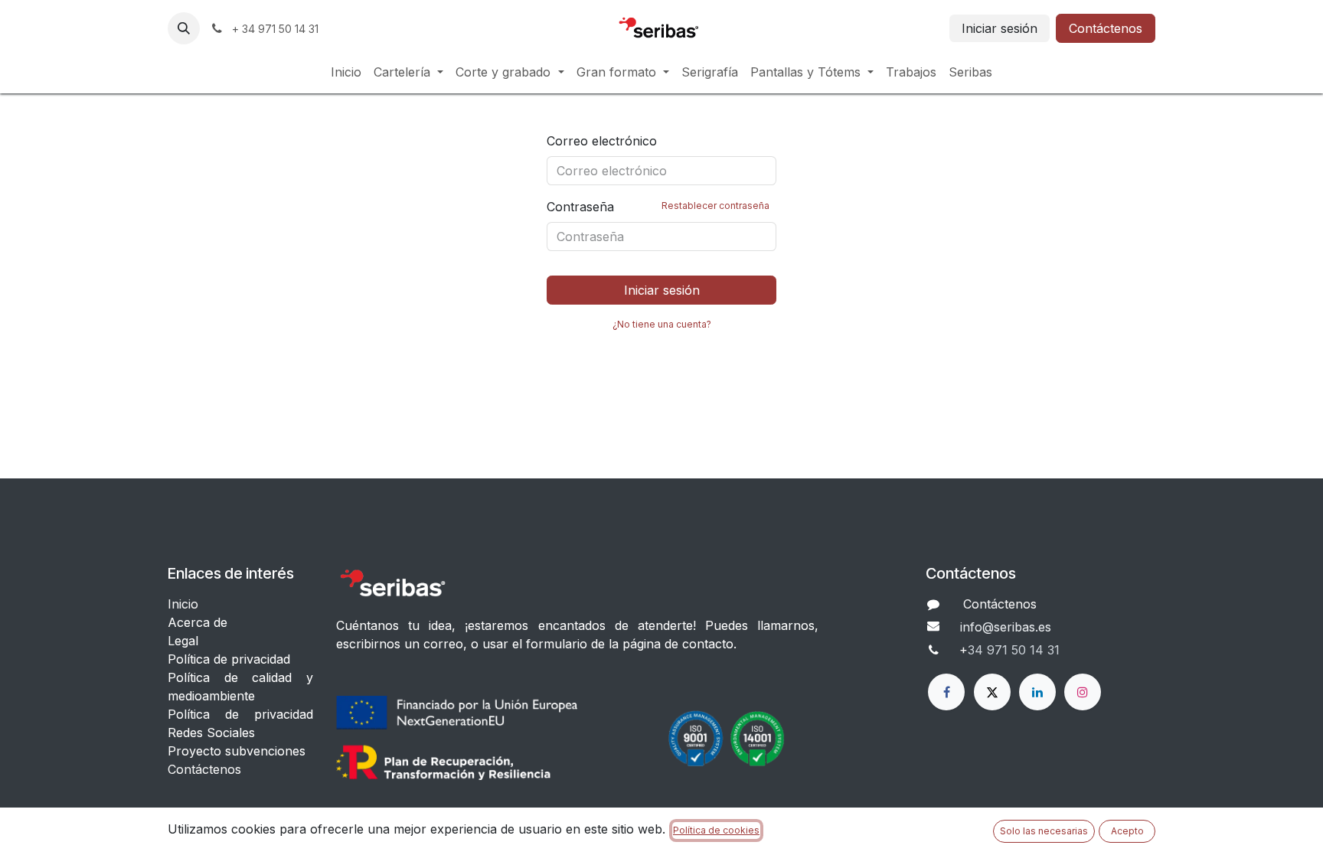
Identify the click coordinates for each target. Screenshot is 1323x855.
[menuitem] (346, 72)
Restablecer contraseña (715, 205)
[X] (992, 692)
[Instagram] (1082, 692)
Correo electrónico (602, 140)
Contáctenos (1105, 28)
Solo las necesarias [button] (1044, 831)
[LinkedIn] (1037, 692)
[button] (184, 28)
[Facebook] (946, 692)
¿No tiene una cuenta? (661, 324)
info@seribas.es (1005, 627)
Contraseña (658, 206)
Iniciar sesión (999, 28)
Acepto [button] (1127, 831)
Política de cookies (716, 830)
